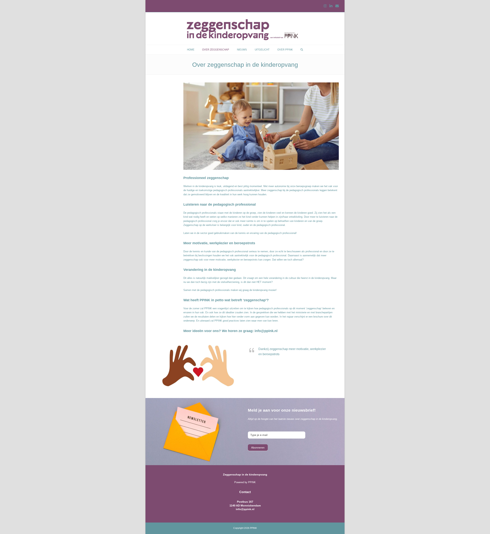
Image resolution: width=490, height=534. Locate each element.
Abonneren (258, 447)
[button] (302, 50)
